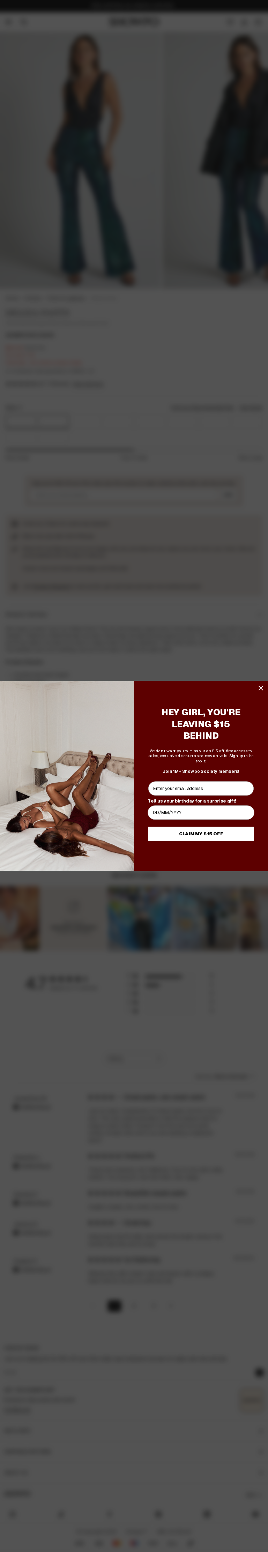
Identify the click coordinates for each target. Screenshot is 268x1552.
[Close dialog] (261, 688)
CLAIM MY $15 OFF (201, 834)
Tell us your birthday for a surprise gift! (192, 801)
